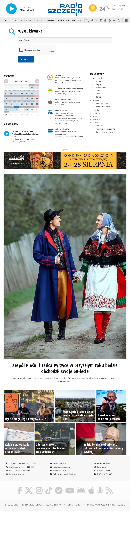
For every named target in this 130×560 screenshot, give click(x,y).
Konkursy (50, 20)
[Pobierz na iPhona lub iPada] (91, 487)
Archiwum (9, 75)
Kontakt (99, 125)
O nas (95, 122)
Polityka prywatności (91, 504)
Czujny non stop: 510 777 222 (21, 467)
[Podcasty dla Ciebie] (100, 487)
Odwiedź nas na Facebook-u (92, 20)
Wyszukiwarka (30, 31)
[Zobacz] (65, 160)
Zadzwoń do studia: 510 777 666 (22, 463)
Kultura (98, 93)
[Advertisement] (34, 532)
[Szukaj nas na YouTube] (70, 487)
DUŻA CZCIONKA (104, 470)
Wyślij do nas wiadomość (114, 20)
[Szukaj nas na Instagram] (39, 487)
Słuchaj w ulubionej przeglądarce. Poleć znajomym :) (25, 136)
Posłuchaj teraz (103, 463)
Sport (98, 90)
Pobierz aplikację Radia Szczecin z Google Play (69, 91)
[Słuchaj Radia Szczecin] (11, 8)
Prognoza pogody (16, 474)
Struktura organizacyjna (105, 129)
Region (98, 84)
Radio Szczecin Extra (104, 106)
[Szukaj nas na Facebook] (20, 487)
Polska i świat (101, 87)
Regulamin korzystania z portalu (68, 504)
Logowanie (101, 467)
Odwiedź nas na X (96, 20)
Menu (126, 20)
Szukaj (119, 20)
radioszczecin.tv (59, 470)
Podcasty (26, 20)
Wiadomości (11, 20)
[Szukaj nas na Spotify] (59, 487)
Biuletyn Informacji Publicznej (65, 474)
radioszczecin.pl (59, 463)
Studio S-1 (63, 20)
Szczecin (99, 81)
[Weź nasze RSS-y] (109, 487)
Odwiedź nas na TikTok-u (105, 20)
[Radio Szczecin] (65, 8)
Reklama (76, 20)
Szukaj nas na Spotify (110, 20)
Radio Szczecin (102, 103)
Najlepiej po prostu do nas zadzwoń (87, 20)
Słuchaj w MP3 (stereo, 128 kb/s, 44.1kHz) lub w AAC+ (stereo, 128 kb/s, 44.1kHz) (68, 79)
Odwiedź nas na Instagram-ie (101, 20)
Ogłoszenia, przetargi (104, 132)
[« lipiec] (6, 81)
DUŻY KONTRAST (104, 474)
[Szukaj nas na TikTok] (49, 487)
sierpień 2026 (21, 81)
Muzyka (38, 20)
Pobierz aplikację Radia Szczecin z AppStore (67, 102)
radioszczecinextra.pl (61, 467)
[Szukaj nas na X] (29, 487)
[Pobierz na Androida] (81, 487)
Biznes (98, 97)
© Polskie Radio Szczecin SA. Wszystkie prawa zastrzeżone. (29, 504)
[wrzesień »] (36, 81)
